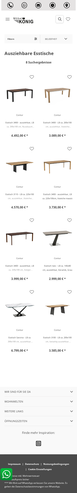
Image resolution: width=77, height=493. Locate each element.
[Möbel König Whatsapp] (24, 5)
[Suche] (59, 19)
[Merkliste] (68, 19)
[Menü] (7, 19)
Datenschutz (32, 464)
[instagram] (38, 443)
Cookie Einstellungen (40, 469)
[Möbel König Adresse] (67, 5)
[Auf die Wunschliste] (32, 77)
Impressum (14, 464)
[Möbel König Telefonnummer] (10, 5)
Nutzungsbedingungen (56, 464)
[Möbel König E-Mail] (38, 5)
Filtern (10, 39)
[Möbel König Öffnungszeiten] (53, 5)
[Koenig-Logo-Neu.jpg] (24, 20)
